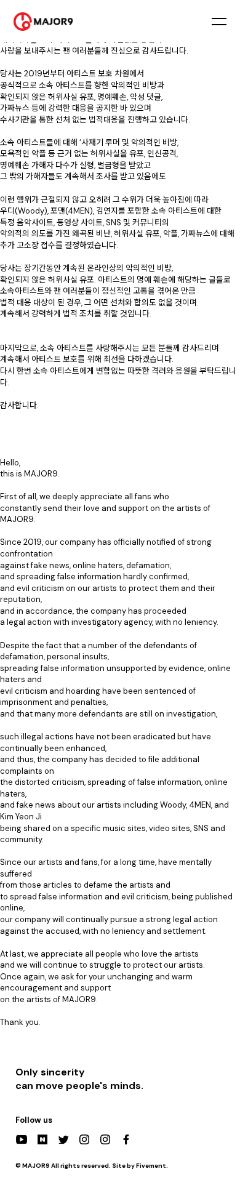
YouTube (21, 1139)
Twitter (63, 1139)
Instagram (84, 1139)
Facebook (126, 1139)
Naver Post (42, 1139)
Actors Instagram (105, 1139)
